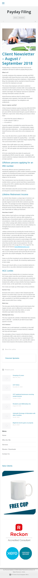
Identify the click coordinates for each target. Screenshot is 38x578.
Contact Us (6, 454)
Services (5, 444)
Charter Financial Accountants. (25, 569)
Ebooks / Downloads (9, 449)
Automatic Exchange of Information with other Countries (24, 414)
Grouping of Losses (18, 375)
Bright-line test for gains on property (23, 423)
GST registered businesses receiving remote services (23, 395)
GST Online (16, 385)
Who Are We (6, 440)
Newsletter (21, 17)
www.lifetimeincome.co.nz (22, 247)
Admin (23, 572)
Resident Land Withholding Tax (22, 404)
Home (15, 17)
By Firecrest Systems (8, 569)
